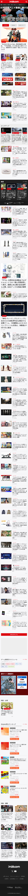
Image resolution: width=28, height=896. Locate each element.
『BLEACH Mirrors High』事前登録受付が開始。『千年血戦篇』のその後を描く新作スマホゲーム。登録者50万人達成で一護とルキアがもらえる (14, 46)
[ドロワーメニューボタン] (1, 1)
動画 (2, 182)
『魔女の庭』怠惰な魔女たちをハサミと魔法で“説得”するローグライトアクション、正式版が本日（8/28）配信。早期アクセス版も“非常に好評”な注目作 (20, 358)
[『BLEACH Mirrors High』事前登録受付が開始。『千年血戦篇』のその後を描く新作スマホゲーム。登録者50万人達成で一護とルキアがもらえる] (14, 35)
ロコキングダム (17, 433)
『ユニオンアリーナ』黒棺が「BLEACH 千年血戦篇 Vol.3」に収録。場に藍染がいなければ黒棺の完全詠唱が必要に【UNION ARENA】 (20, 479)
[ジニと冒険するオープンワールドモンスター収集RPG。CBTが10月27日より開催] (6, 435)
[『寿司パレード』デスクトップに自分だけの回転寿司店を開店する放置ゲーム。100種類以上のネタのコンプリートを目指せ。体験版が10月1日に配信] (11, 186)
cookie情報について (14, 878)
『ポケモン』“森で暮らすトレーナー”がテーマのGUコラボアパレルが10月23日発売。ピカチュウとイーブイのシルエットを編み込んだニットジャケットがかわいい (20, 514)
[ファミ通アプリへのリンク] (10, 887)
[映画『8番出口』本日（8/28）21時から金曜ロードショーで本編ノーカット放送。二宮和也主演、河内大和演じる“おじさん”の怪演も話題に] (6, 590)
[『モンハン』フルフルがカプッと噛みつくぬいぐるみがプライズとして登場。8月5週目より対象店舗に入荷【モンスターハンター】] (6, 294)
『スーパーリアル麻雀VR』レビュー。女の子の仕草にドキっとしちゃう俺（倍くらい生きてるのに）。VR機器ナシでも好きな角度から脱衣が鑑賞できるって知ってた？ (21, 816)
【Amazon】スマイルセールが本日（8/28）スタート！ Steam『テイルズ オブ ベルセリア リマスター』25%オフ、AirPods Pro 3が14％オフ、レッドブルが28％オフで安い (7, 835)
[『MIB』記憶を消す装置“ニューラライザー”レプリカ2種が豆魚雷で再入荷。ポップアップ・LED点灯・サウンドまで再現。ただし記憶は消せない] (6, 243)
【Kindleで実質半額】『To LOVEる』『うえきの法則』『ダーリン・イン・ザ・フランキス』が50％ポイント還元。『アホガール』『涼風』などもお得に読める (20, 150)
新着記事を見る (14, 634)
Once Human (16, 565)
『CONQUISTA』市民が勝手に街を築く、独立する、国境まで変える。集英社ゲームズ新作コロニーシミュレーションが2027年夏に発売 (20, 535)
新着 (1, 4)
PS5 (12, 4)
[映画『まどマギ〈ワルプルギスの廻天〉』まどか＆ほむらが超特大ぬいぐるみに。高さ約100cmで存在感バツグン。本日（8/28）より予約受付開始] (6, 424)
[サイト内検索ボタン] (26, 1)
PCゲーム (16, 4)
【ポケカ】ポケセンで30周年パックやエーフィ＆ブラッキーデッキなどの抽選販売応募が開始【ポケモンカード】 (20, 446)
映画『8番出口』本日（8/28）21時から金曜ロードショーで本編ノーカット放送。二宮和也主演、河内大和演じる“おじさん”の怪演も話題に (20, 592)
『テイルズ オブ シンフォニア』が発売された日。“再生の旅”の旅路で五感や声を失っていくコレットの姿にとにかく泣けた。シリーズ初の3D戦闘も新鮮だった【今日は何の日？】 (20, 162)
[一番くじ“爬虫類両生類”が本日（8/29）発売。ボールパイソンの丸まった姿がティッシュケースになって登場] (6, 171)
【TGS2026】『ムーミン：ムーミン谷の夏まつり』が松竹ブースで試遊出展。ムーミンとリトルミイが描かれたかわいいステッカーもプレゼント (20, 468)
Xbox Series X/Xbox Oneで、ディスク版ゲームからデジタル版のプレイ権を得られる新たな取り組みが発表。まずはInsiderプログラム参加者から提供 (6, 138)
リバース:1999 (7, 708)
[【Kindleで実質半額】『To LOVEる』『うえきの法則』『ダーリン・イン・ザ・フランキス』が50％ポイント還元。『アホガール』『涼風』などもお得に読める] (6, 149)
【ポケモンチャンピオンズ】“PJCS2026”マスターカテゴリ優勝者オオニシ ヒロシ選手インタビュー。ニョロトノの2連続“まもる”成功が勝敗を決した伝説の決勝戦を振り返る (22, 194)
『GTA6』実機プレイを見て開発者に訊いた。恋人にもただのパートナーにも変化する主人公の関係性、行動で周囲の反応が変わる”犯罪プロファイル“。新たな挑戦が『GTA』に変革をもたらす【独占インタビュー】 (21, 835)
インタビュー (20, 188)
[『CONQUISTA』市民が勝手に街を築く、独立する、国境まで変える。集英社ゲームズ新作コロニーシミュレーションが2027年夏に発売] (6, 533)
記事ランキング (22, 25)
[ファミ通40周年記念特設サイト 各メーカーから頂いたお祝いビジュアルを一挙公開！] (6, 346)
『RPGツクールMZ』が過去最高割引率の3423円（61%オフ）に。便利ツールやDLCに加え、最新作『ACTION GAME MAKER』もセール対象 (20, 491)
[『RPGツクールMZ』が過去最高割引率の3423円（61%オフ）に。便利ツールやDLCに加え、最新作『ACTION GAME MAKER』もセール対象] (6, 489)
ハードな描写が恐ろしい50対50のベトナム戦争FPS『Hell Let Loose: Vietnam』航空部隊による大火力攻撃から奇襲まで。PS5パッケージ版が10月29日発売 (20, 403)
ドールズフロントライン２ (19, 377)
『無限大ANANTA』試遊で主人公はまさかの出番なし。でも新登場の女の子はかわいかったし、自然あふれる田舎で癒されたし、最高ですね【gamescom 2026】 (20, 94)
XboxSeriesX (11, 666)
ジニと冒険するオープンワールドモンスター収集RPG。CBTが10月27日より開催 (20, 436)
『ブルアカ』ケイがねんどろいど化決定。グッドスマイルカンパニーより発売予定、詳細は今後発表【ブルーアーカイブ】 (20, 524)
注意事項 (6, 878)
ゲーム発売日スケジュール (9, 659)
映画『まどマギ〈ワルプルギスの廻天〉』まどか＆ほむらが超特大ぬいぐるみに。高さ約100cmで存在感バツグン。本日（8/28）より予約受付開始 (20, 425)
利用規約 (23, 876)
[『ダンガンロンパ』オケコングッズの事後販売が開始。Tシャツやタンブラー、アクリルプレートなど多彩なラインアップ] (6, 613)
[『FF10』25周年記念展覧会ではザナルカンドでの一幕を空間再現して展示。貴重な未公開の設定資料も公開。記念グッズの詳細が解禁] (14, 270)
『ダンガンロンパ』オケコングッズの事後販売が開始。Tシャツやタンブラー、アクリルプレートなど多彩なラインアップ (20, 614)
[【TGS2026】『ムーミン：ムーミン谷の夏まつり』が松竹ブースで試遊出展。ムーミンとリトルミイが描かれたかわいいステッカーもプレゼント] (6, 467)
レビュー (3, 15)
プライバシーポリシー (15, 876)
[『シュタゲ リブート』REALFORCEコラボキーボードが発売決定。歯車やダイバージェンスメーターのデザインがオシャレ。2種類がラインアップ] (21, 57)
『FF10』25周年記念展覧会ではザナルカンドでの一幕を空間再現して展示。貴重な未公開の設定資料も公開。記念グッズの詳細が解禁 (13, 283)
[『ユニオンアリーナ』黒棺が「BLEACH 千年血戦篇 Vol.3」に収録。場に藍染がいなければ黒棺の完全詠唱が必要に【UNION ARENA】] (6, 478)
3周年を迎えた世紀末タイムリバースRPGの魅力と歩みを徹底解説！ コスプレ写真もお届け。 (7, 712)
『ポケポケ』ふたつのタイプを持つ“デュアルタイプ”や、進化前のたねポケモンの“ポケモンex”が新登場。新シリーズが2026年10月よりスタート (7, 65)
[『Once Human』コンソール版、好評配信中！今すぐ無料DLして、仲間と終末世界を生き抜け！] (6, 567)
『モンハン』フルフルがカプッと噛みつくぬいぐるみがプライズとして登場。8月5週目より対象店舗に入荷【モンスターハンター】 (20, 295)
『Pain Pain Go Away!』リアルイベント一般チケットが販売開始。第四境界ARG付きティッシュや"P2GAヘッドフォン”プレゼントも (20, 106)
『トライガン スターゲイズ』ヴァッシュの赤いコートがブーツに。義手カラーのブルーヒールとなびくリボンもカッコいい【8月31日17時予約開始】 (20, 370)
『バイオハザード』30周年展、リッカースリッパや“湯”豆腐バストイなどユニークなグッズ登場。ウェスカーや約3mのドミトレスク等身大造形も (20, 581)
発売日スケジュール (23, 4)
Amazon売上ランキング (8, 724)
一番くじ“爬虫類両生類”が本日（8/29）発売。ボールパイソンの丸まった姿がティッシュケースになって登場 (20, 172)
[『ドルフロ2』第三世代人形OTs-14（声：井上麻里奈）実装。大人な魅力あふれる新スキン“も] (6, 379)
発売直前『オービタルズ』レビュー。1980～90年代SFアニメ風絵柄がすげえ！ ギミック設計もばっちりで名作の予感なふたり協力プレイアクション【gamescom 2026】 (14, 18)
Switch (8, 4)
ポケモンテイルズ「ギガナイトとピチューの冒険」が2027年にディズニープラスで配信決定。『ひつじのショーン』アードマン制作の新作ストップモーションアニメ (20, 117)
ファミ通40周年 (17, 344)
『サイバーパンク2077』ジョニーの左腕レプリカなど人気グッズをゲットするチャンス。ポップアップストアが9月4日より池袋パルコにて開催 (20, 457)
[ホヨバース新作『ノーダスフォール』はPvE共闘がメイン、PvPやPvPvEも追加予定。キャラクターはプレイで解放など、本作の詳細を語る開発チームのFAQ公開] (6, 545)
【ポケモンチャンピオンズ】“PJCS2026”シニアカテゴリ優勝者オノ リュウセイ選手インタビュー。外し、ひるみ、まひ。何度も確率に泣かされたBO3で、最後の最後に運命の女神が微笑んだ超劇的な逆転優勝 (20, 502)
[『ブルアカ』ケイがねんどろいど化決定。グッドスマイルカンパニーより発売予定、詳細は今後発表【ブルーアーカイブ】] (6, 523)
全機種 (3, 664)
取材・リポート (15, 90)
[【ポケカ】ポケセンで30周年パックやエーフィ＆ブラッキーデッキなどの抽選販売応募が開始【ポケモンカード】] (6, 445)
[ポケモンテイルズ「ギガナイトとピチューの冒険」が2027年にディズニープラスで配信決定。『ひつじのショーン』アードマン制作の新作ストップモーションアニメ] (6, 115)
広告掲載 (21, 878)
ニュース (3, 41)
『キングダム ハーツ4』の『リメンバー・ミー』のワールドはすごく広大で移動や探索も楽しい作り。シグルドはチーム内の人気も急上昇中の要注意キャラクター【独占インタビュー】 (6, 854)
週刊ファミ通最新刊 (7, 674)
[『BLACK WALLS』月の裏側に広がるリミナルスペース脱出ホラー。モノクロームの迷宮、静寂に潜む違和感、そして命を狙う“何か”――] (6, 412)
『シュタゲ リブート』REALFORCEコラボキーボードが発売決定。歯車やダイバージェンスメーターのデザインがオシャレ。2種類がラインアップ (21, 65)
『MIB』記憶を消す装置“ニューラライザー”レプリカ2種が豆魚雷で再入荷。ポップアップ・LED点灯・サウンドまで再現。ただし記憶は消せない (20, 245)
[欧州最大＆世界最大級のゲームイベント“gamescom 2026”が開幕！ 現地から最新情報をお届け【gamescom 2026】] (17, 130)
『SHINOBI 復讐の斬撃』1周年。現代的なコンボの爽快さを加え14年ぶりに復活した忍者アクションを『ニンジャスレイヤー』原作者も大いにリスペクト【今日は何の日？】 (20, 234)
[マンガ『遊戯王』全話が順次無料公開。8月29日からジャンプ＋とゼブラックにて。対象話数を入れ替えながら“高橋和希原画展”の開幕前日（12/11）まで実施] (6, 335)
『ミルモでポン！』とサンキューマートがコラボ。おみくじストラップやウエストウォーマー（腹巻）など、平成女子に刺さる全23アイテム (20, 625)
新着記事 (13, 25)
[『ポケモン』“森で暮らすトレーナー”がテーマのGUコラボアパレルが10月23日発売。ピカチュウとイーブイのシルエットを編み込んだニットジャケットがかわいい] (6, 512)
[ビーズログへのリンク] (18, 887)
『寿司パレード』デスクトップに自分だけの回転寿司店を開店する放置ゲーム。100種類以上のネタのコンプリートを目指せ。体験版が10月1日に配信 (11, 194)
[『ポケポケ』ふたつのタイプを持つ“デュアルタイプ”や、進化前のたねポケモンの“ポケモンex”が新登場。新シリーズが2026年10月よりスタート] (7, 57)
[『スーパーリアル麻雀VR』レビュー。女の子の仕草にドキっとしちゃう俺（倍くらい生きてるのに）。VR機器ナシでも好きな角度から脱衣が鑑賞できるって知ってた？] (21, 808)
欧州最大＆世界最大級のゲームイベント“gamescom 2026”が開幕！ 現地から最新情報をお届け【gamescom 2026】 (16, 138)
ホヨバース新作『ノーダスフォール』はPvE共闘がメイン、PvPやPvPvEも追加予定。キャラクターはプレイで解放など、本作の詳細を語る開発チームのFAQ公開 (20, 546)
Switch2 (5, 4)
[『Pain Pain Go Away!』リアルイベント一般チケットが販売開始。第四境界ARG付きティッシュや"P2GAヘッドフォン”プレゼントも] (6, 104)
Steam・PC (4, 666)
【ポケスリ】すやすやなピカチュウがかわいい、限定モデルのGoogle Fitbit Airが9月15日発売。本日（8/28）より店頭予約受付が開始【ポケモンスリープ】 (20, 558)
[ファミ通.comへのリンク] (14, 1)
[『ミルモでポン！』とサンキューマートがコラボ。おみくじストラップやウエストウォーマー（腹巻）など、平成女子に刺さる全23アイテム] (6, 623)
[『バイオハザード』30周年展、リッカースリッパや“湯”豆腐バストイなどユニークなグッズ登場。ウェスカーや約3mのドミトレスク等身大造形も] (6, 579)
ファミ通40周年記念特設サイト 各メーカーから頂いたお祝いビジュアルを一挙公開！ (20, 347)
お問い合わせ (6, 876)
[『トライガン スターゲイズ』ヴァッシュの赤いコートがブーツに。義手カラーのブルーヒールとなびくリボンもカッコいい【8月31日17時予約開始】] (6, 368)
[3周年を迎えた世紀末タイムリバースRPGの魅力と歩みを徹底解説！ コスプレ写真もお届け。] (7, 705)
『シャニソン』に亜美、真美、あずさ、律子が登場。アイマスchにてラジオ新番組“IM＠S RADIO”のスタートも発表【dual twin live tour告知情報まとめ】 (20, 211)
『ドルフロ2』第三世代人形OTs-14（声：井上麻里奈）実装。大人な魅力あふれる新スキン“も (20, 380)
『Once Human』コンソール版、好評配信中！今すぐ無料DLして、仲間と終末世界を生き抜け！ (19, 569)
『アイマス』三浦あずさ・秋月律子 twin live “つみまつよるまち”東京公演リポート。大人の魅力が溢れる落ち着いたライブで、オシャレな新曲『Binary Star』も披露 (20, 222)
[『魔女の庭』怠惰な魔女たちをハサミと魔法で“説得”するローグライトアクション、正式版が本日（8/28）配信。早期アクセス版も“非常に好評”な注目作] (6, 357)
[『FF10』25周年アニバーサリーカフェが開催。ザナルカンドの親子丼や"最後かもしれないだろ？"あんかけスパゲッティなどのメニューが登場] (6, 255)
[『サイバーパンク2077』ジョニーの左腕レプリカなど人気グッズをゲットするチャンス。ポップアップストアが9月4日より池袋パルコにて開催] (6, 455)
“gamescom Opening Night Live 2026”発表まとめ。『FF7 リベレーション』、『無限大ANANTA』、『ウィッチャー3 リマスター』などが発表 (7, 816)
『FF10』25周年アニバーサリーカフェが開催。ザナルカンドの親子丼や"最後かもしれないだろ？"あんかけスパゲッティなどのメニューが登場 (20, 256)
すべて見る (25, 181)
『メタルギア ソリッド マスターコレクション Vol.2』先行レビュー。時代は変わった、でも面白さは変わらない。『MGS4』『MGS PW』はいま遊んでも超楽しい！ (21, 854)
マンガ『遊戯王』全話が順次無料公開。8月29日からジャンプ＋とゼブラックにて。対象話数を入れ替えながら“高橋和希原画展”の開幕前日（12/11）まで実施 (20, 337)
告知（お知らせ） (16, 101)
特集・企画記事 (15, 146)
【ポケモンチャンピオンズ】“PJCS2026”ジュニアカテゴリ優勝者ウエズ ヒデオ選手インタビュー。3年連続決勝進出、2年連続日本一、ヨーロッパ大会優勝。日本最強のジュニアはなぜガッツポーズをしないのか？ (20, 603)
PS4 (20, 664)
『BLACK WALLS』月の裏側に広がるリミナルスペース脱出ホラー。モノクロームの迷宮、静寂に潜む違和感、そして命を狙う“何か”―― (20, 414)
